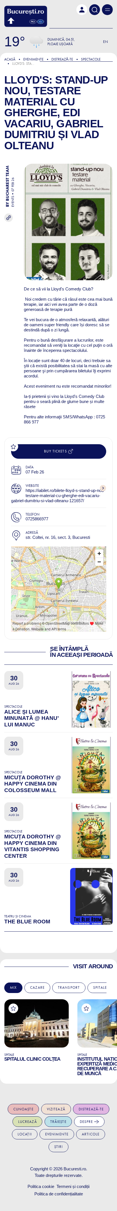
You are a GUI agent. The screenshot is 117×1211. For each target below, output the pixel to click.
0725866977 (37, 518)
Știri (58, 1146)
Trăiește (58, 1121)
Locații (25, 1134)
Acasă (9, 59)
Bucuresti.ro (75, 1168)
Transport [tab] (69, 987)
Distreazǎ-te (62, 59)
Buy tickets (56, 451)
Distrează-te (91, 1109)
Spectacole (91, 59)
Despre (87, 1121)
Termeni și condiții (73, 1186)
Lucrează (27, 1121)
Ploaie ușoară (60, 44)
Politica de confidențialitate (58, 1193)
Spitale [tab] (100, 987)
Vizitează (56, 1109)
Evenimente (33, 59)
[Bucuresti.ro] (25, 16)
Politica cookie (41, 1186)
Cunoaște (23, 1109)
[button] (81, 9)
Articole (90, 1134)
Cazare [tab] (37, 987)
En (105, 42)
